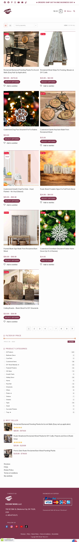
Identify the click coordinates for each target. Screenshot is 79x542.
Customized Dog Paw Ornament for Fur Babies (20, 129)
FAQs (6, 467)
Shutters (8, 399)
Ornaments (9, 387)
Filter (71, 341)
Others (8, 390)
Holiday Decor (10, 377)
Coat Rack (9, 358)
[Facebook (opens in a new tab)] (5, 2)
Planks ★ (9, 393)
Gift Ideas (9, 371)
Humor (8, 380)
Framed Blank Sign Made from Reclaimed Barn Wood (20, 250)
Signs (7, 402)
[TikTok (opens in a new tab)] (26, 2)
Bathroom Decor (10, 355)
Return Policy (8, 470)
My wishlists (8, 476)
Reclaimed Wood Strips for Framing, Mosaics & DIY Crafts (57, 71)
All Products (9, 352)
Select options (12, 82)
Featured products (11, 368)
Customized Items (11, 361)
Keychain (9, 384)
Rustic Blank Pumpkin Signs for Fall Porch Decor (57, 189)
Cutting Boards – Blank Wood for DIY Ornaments (21, 308)
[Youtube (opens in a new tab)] (19, 2)
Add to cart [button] (46, 260)
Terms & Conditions (11, 473)
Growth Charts (10, 374)
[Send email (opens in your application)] (22, 2)
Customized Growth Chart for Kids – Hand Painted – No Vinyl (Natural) (19, 190)
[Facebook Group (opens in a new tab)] (9, 2)
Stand (8, 406)
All (74, 25)
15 (69, 25)
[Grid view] (5, 25)
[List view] (10, 25)
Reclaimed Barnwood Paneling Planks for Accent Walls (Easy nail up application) (21, 71)
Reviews (7, 464)
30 (71, 25)
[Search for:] (73, 11)
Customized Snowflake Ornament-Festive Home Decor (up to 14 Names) (57, 250)
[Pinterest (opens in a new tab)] (12, 2)
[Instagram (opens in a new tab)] (15, 2)
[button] (10, 86)
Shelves (8, 396)
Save (7, 34)
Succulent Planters (11, 409)
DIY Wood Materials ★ (12, 365)
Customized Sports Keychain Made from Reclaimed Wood (54, 131)
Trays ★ (8, 412)
